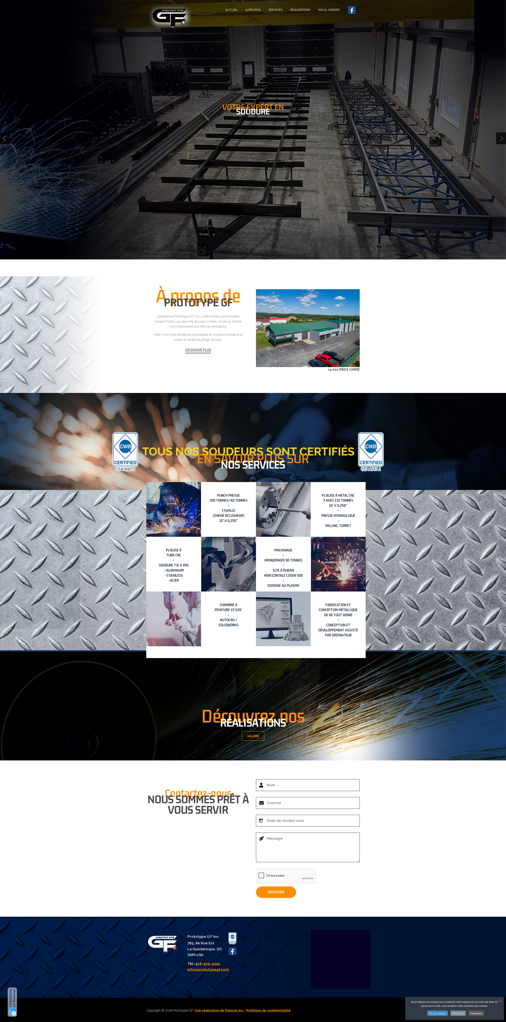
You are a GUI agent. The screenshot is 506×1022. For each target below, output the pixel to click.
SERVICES (275, 10)
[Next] (501, 138)
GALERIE (253, 736)
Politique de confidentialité (268, 1010)
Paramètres (476, 1013)
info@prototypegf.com (208, 969)
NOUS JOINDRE (329, 10)
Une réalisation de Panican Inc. (219, 1010)
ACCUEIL (231, 10)
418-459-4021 (207, 963)
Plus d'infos (458, 1013)
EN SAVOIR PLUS (198, 350)
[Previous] (5, 138)
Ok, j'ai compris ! (437, 1013)
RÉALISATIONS (300, 10)
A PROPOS (253, 10)
